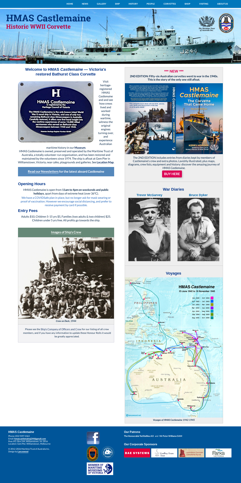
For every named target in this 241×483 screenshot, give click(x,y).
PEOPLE (151, 3)
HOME (70, 3)
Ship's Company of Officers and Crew (61, 329)
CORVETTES (170, 3)
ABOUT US (222, 3)
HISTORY (133, 3)
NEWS (85, 3)
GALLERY (101, 3)
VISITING (203, 3)
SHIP (117, 3)
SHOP (187, 3)
